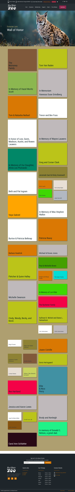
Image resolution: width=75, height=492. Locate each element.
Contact (53, 1)
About (48, 7)
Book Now (63, 7)
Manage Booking (47, 1)
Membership (37, 7)
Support (43, 7)
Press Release (54, 7)
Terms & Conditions (71, 490)
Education (31, 7)
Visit (26, 7)
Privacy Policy (62, 490)
